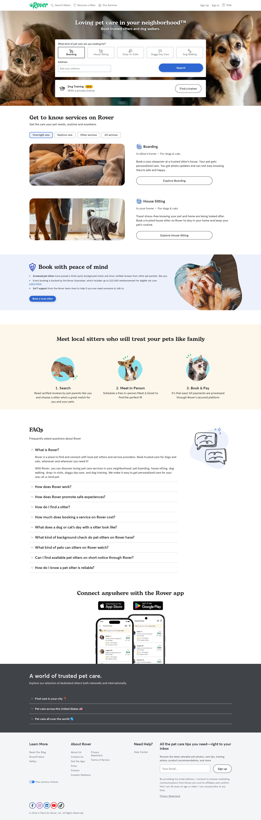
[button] (107, 5)
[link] (188, 88)
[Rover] (38, 5)
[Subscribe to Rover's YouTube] (54, 805)
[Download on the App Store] (111, 605)
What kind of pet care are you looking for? (82, 43)
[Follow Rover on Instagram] (39, 805)
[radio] (41, 135)
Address (62, 62)
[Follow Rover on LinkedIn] (47, 805)
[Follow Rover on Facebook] (32, 805)
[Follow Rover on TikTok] (61, 805)
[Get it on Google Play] (148, 605)
